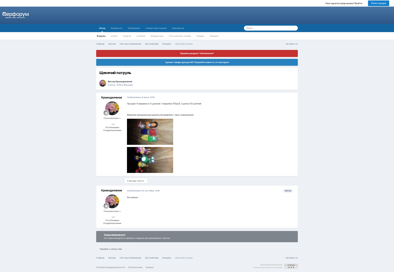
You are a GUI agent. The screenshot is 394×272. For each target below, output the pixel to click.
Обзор (102, 28)
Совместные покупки (156, 28)
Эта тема (283, 28)
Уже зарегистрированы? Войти (344, 3)
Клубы (114, 36)
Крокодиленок (123, 81)
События (141, 36)
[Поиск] (294, 28)
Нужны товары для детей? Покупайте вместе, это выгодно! (197, 62)
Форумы (101, 36)
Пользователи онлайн (180, 36)
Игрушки (128, 85)
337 (113, 124)
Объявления (134, 28)
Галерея (127, 36)
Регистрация (378, 3)
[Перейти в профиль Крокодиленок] (102, 83)
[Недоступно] (150, 131)
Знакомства (178, 28)
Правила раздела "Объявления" (197, 53)
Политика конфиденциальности (110, 267)
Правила (214, 36)
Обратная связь (135, 267)
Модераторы (157, 36)
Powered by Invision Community (267, 267)
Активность (116, 28)
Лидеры (200, 36)
